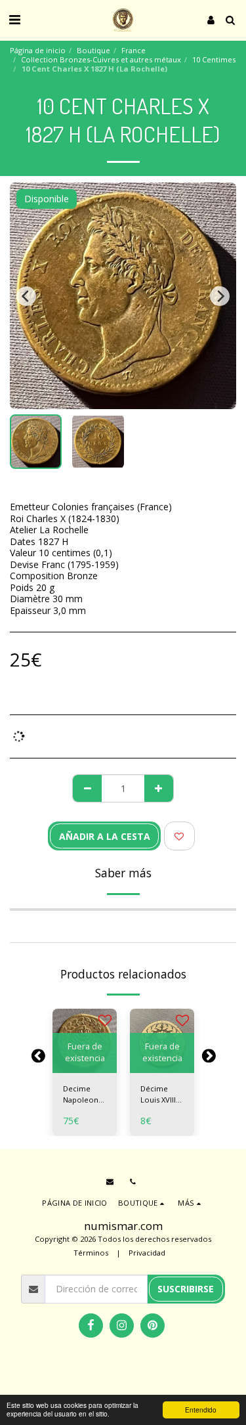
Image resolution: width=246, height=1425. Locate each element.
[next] (220, 296)
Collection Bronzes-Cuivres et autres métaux (101, 59)
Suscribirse (185, 1288)
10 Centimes (214, 59)
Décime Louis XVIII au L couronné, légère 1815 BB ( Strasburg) (160, 1095)
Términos (90, 1253)
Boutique (93, 50)
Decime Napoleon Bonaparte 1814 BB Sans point (82, 1095)
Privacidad (147, 1253)
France (133, 50)
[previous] (26, 296)
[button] (14, 19)
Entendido (200, 1409)
